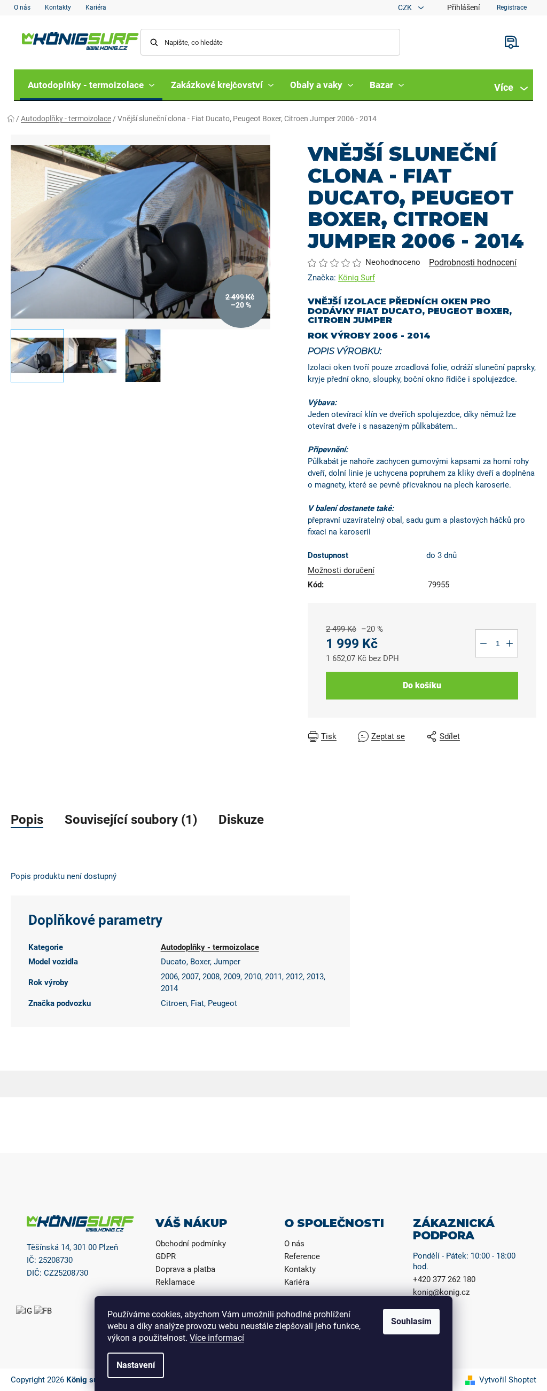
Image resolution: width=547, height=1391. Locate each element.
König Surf (356, 277)
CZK (405, 7)
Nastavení (135, 1365)
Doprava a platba (185, 1269)
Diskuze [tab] (241, 819)
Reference (302, 1256)
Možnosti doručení (341, 570)
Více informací (217, 1338)
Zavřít (492, 736)
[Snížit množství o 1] (483, 643)
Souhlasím (411, 1321)
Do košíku (422, 685)
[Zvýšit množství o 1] (510, 643)
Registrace (512, 7)
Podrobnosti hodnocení (473, 262)
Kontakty (58, 7)
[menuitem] (91, 84)
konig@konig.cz (441, 1292)
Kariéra (95, 7)
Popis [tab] (27, 819)
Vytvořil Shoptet (507, 1380)
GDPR (165, 1256)
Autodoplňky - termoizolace (210, 947)
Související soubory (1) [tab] (131, 819)
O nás (22, 7)
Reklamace (175, 1282)
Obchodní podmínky (190, 1243)
